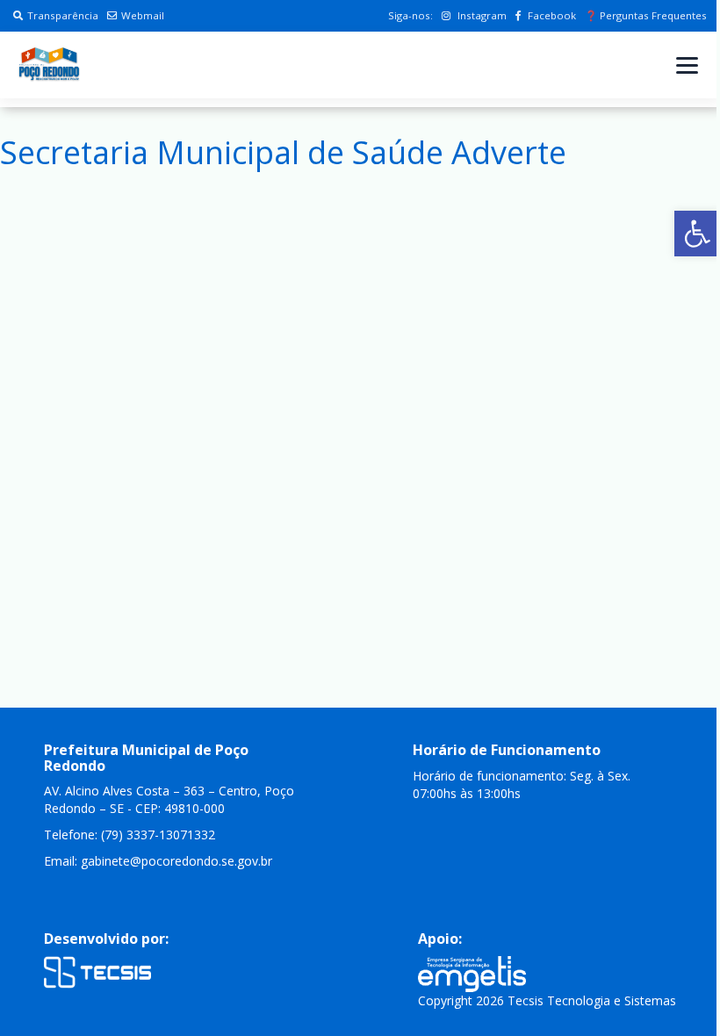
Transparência (62, 15)
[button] (697, 233)
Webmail (142, 15)
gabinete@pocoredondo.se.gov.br (176, 861)
